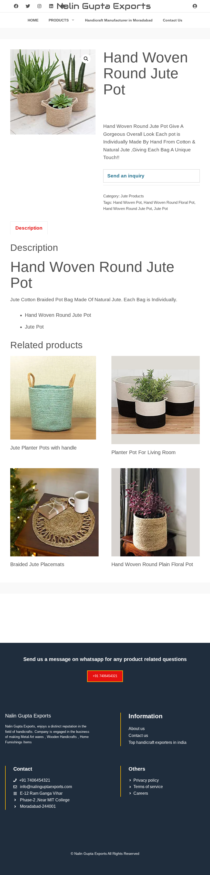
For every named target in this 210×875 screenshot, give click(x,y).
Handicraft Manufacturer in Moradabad (119, 20)
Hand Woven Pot (127, 202)
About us (137, 728)
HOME (33, 20)
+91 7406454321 (105, 676)
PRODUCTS (59, 20)
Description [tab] (29, 228)
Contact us (138, 735)
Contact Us (172, 20)
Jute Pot (161, 208)
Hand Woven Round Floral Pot (169, 202)
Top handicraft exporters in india (157, 742)
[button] (86, 58)
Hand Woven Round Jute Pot (127, 208)
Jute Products (132, 196)
